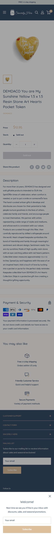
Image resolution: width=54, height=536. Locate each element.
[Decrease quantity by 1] (16, 144)
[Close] (50, 496)
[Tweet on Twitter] (43, 167)
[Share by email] (49, 167)
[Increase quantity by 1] (34, 144)
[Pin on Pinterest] (37, 167)
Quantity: (7, 144)
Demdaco (7, 113)
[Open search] (36, 12)
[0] (48, 12)
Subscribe (27, 529)
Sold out (27, 155)
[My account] (42, 12)
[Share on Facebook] (32, 167)
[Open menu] (4, 12)
